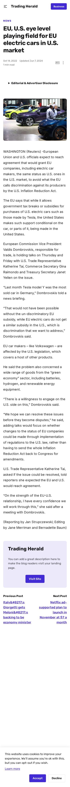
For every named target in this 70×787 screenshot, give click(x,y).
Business (58, 6)
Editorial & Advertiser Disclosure (34, 83)
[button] (5, 7)
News (7, 20)
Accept (38, 778)
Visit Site (35, 579)
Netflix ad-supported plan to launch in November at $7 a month (53, 612)
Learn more (12, 768)
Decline (57, 778)
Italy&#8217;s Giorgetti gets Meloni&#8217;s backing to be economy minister (17, 612)
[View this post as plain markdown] (57, 62)
